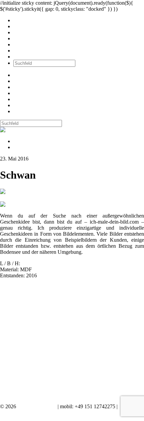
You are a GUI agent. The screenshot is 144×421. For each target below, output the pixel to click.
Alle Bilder (25, 20)
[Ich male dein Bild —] (22, 130)
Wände (20, 26)
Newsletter (24, 44)
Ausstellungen (28, 32)
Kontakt (21, 56)
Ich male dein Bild (36, 406)
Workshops (25, 38)
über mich (23, 50)
